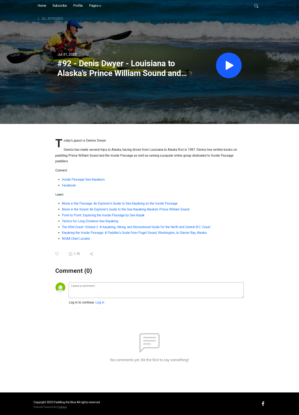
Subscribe (59, 6)
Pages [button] (93, 6)
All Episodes (52, 19)
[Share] (91, 254)
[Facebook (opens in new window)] (263, 403)
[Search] (256, 6)
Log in (99, 302)
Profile (78, 6)
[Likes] (57, 254)
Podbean (62, 407)
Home (42, 6)
